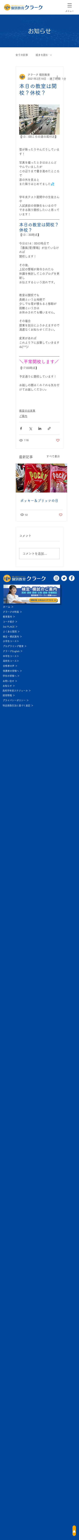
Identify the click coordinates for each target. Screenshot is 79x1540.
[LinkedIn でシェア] (40, 428)
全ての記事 (22, 55)
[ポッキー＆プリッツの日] (41, 478)
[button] (69, 5)
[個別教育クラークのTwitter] (64, 578)
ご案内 (23, 416)
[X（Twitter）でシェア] (30, 428)
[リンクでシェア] (49, 428)
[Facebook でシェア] (21, 428)
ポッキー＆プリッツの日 (39, 500)
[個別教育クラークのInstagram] (56, 578)
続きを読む (42, 55)
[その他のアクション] (57, 77)
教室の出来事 (27, 410)
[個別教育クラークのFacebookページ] (72, 578)
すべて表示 (53, 456)
